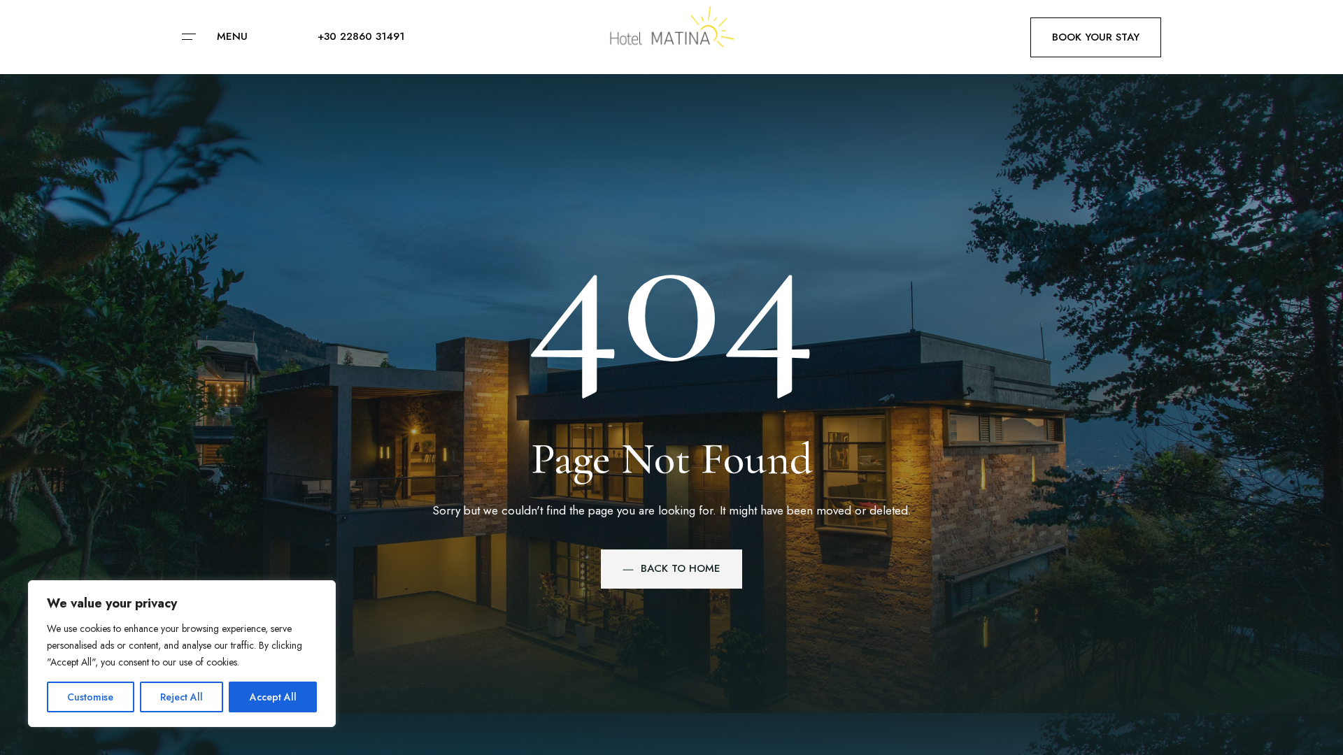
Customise (90, 697)
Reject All (181, 697)
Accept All (273, 697)
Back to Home (680, 568)
